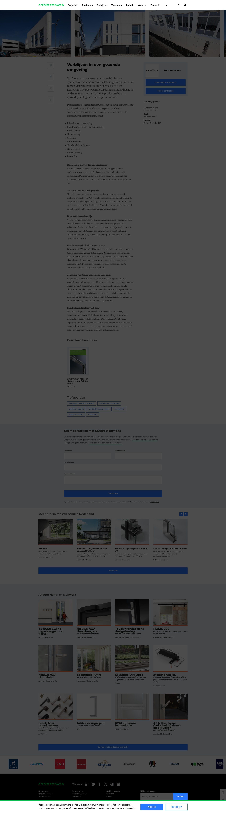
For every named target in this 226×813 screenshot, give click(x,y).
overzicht (82, 808)
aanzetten (131, 808)
